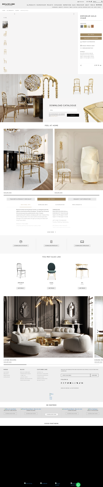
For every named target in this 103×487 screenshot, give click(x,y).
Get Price (91, 34)
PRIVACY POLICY (54, 116)
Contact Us (40, 372)
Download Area (42, 204)
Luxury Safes (24, 377)
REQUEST (72, 115)
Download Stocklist (20, 245)
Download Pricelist (51, 245)
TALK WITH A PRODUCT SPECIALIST (21, 199)
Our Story (6, 372)
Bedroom (85, 7)
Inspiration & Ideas (25, 373)
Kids (92, 7)
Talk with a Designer (42, 373)
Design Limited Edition (26, 378)
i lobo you (23, 375)
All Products (31, 5)
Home (3, 10)
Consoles (66, 7)
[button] (98, 163)
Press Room (80, 5)
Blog (74, 5)
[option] (5, 33)
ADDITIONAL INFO (25, 204)
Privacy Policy (41, 380)
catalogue (81, 1)
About (87, 5)
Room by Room (41, 5)
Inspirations (67, 5)
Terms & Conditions (42, 378)
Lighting (80, 7)
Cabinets (60, 7)
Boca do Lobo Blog (25, 372)
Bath (89, 7)
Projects (50, 5)
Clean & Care (40, 377)
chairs (17, 10)
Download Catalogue (82, 245)
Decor (99, 7)
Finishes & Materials (42, 375)
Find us (92, 5)
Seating (75, 7)
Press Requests (77, 204)
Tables (71, 7)
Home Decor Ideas (25, 380)
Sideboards (55, 7)
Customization (59, 204)
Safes (95, 7)
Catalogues (58, 5)
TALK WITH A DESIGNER (91, 38)
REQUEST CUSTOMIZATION (82, 199)
